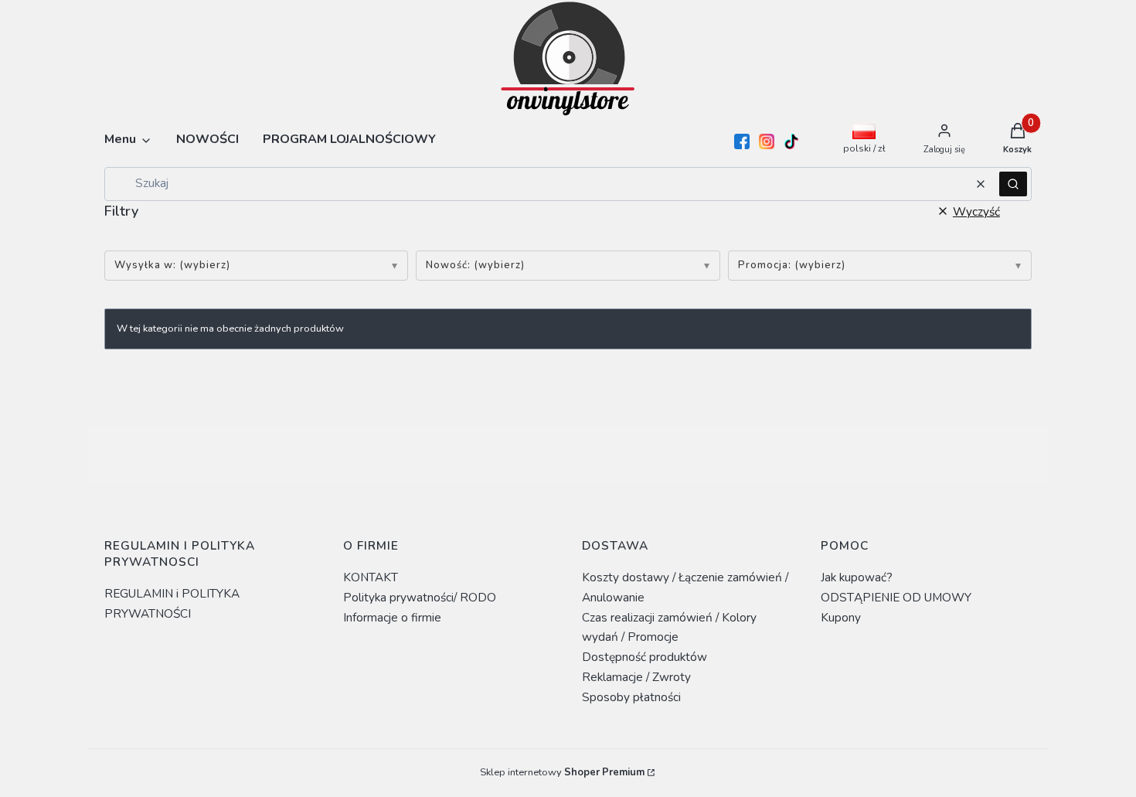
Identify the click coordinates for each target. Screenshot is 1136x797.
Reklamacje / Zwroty (636, 677)
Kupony (841, 617)
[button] (1013, 184)
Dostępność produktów (644, 657)
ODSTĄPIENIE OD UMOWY (896, 597)
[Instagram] (766, 141)
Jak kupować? (857, 577)
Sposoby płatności (631, 697)
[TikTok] (791, 141)
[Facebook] (742, 141)
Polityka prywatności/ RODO (419, 597)
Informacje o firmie (392, 617)
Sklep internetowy (562, 772)
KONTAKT (370, 577)
